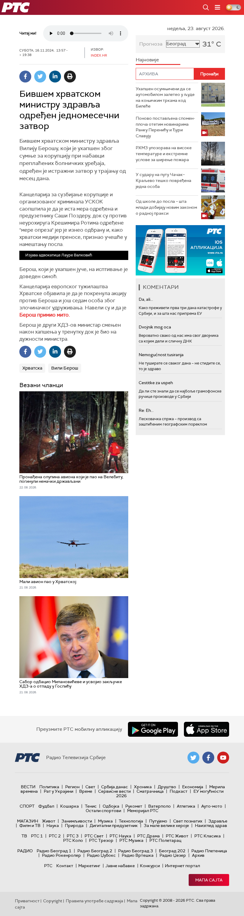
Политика (49, 786)
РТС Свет (94, 836)
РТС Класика (207, 836)
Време (85, 791)
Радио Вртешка (138, 855)
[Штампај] (70, 76)
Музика (105, 821)
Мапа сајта (209, 880)
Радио (25, 850)
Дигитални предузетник (114, 825)
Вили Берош (64, 368)
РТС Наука (120, 836)
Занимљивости (76, 821)
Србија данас (114, 786)
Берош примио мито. (44, 314)
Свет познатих (187, 821)
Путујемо (158, 821)
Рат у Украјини (58, 791)
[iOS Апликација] (180, 250)
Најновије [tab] (147, 60)
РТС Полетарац (165, 840)
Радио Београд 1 (54, 850)
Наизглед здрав (211, 825)
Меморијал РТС (142, 810)
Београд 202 (172, 850)
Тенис (91, 806)
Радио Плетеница (209, 850)
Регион (72, 786)
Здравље (217, 821)
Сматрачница (150, 791)
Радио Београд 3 (135, 850)
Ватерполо (159, 806)
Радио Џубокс (101, 855)
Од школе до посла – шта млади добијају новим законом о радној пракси (166, 207)
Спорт (27, 806)
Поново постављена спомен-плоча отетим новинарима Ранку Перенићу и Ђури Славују (165, 127)
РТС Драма (148, 836)
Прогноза (150, 44)
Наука (52, 825)
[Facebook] (25, 76)
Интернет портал (182, 865)
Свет (90, 786)
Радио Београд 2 (94, 850)
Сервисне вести (114, 791)
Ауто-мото (211, 806)
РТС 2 (55, 836)
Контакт (64, 865)
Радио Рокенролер (61, 855)
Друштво (167, 786)
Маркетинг (89, 865)
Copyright (52, 900)
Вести (28, 786)
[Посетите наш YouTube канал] (223, 758)
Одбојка (111, 806)
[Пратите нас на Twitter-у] (193, 758)
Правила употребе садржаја (94, 900)
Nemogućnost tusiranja (161, 354)
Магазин (27, 821)
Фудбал (46, 806)
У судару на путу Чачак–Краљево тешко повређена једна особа (163, 180)
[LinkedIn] (55, 76)
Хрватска (32, 368)
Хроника (143, 786)
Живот (48, 821)
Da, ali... (146, 299)
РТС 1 (37, 836)
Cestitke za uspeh (156, 382)
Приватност (27, 900)
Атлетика (186, 806)
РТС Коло (73, 840)
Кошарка (69, 806)
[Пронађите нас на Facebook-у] (208, 758)
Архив (198, 855)
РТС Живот (177, 836)
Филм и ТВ (29, 825)
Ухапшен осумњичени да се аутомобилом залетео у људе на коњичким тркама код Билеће (165, 97)
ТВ (24, 836)
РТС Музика (131, 840)
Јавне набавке (120, 865)
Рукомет (133, 806)
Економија (192, 786)
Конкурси (150, 865)
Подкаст (178, 791)
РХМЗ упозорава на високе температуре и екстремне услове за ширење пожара (164, 153)
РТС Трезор (101, 840)
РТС (48, 865)
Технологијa (131, 821)
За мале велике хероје (166, 825)
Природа (74, 825)
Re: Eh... (146, 410)
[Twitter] (40, 76)
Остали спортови (103, 810)
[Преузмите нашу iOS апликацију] (206, 729)
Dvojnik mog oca (155, 327)
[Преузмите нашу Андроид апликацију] (153, 729)
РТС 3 (73, 836)
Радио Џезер (172, 855)
